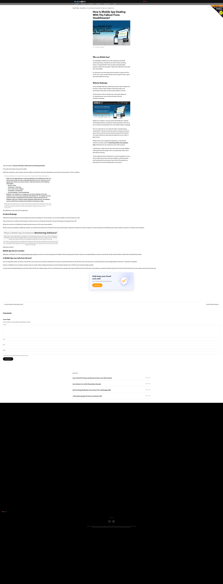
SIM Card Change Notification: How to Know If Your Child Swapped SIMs (92, 390)
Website (4, 350)
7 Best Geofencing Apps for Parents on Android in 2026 (87, 396)
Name (4, 339)
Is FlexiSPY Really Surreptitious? (212, 304)
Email (4, 344)
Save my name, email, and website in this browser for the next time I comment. (16, 355)
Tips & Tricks (102, 47)
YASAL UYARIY (96, 527)
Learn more (97, 285)
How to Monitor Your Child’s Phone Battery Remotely (87, 384)
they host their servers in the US (29, 254)
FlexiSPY (98, 47)
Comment (5, 324)
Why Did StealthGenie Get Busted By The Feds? (13, 304)
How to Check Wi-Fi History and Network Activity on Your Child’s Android (92, 378)
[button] (111, 110)
